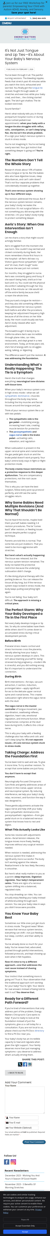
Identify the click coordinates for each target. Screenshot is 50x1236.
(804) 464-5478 (39, 18)
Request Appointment (16, 18)
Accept (25, 1232)
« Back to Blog (15, 1072)
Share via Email (30, 1066)
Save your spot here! (23, 12)
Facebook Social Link (6, 1162)
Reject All (25, 1220)
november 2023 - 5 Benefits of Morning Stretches (20, 1186)
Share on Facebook (25, 1066)
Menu (7, 23)
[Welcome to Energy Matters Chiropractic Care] (25, 39)
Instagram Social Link (13, 1162)
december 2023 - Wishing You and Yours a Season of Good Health (22, 1177)
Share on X (20, 1066)
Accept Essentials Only (25, 1226)
